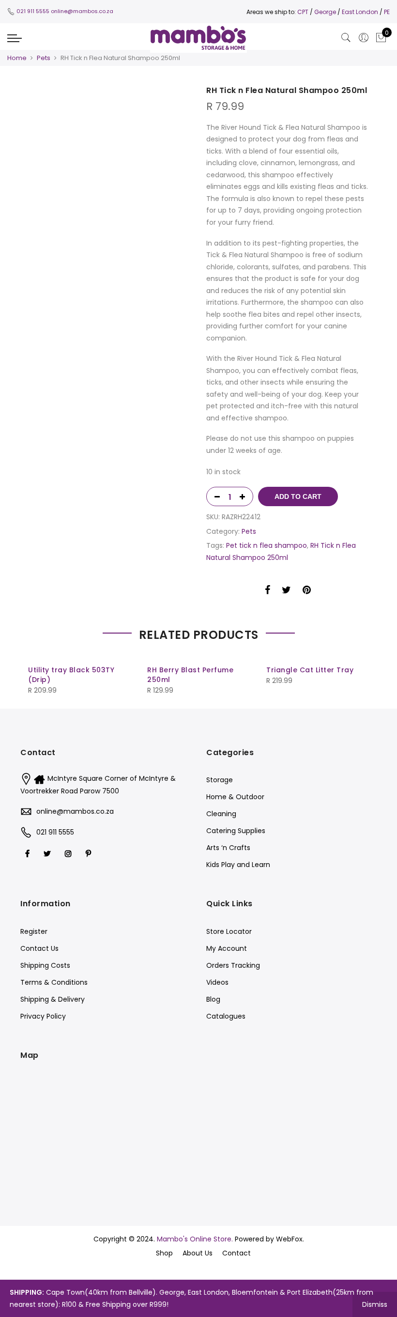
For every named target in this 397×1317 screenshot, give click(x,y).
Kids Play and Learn (238, 864)
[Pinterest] (89, 853)
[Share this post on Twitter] (286, 591)
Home (17, 57)
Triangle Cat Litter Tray (309, 670)
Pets (43, 57)
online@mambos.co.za (82, 11)
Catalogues (225, 1016)
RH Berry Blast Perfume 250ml (190, 674)
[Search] (346, 38)
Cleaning (221, 814)
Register (33, 931)
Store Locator (229, 931)
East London (361, 12)
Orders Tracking (233, 965)
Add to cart (298, 496)
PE (387, 12)
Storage (219, 780)
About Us (198, 1253)
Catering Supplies (235, 831)
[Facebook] (28, 853)
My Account (226, 948)
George (325, 12)
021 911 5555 (32, 11)
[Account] (363, 38)
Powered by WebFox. (269, 1239)
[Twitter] (48, 853)
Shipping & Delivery (52, 999)
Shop (164, 1253)
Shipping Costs (45, 965)
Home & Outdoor (235, 797)
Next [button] (360, 670)
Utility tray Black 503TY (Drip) (71, 674)
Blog (213, 999)
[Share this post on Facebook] (267, 591)
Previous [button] (37, 670)
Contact (236, 1253)
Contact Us (39, 948)
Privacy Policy (43, 1016)
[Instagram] (69, 853)
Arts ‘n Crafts (228, 847)
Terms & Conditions (54, 982)
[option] (109, 91)
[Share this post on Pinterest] (307, 591)
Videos (217, 982)
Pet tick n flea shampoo (266, 545)
